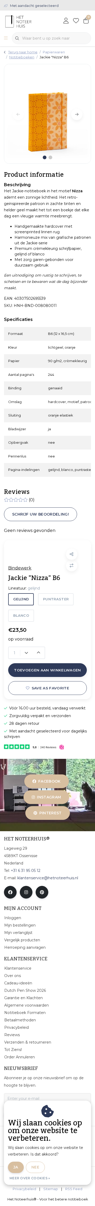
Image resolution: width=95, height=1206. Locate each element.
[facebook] (10, 892)
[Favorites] (76, 21)
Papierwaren (54, 52)
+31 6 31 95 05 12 (25, 870)
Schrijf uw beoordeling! (40, 514)
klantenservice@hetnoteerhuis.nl (47, 878)
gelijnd (21, 599)
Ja (15, 1167)
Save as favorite (50, 688)
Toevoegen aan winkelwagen (47, 670)
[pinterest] (42, 892)
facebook (49, 781)
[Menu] (6, 38)
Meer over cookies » (30, 1178)
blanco (21, 616)
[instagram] (26, 892)
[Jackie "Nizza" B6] (47, 114)
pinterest (50, 813)
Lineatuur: (24, 588)
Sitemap (50, 1189)
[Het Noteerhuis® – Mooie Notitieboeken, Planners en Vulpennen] (27, 21)
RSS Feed (73, 1189)
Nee (35, 1167)
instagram (49, 797)
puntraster (56, 599)
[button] (71, 554)
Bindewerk (19, 568)
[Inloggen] (66, 21)
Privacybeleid (24, 1189)
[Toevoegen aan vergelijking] (71, 565)
